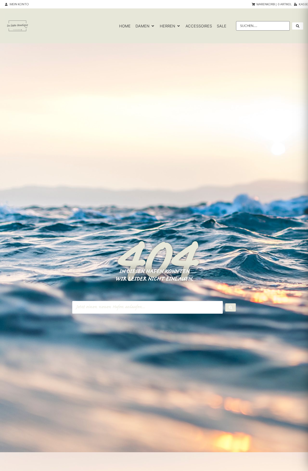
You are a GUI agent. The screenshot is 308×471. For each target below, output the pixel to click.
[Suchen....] (263, 26)
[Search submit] (230, 307)
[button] (145, 26)
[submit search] (297, 26)
